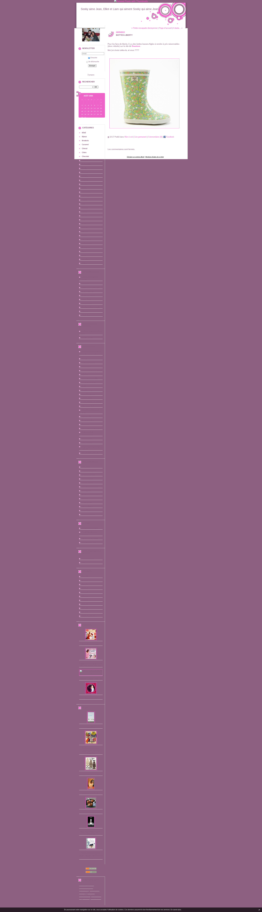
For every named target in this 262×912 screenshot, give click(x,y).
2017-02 (85, 584)
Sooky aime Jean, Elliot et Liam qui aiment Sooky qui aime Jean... (121, 9)
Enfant (84, 188)
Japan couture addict (90, 378)
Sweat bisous (87, 303)
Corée (84, 168)
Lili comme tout (88, 406)
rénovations (86, 887)
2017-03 (85, 580)
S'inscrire (93, 58)
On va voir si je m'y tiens (91, 428)
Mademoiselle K (88, 420)
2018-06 (85, 576)
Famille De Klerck (89, 471)
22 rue (84, 359)
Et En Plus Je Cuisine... (91, 644)
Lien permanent (140, 137)
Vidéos (84, 263)
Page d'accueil (165, 28)
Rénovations (87, 243)
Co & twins (86, 467)
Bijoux (84, 137)
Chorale (85, 160)
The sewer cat (87, 443)
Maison (84, 228)
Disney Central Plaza (90, 528)
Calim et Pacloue (88, 363)
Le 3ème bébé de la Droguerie (90, 774)
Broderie (85, 141)
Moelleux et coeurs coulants (91, 813)
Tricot (84, 255)
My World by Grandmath (91, 495)
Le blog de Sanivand (89, 487)
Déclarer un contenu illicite (135, 157)
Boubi (83, 331)
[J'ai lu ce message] (259, 910)
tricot (91, 892)
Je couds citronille (89, 382)
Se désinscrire (93, 62)
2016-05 (85, 608)
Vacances (86, 259)
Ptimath (85, 499)
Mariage (85, 232)
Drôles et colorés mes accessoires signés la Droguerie (90, 750)
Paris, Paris (86, 315)
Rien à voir (86, 247)
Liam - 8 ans (86, 299)
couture (84, 895)
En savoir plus (176, 910)
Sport (84, 251)
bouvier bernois (86, 885)
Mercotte (85, 424)
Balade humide (87, 291)
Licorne (85, 311)
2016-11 (85, 596)
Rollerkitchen (87, 439)
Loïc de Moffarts (88, 514)
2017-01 (85, 588)
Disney (84, 184)
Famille (84, 200)
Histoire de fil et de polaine (92, 371)
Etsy (83, 563)
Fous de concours (89, 542)
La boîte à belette (88, 394)
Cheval (84, 148)
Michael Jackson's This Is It (91, 679)
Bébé (84, 133)
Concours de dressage (91, 287)
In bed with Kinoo (88, 475)
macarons (95, 898)
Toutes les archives (89, 616)
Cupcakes (91, 727)
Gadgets (85, 208)
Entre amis (86, 192)
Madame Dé (86, 416)
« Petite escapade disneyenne (144, 28)
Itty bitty (85, 374)
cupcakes (84, 898)
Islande (84, 212)
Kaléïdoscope (87, 390)
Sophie (84, 338)
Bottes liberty (124, 35)
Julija (84, 386)
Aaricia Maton (87, 506)
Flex (83, 204)
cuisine (96, 895)
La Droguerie (87, 398)
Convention (86, 164)
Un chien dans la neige (90, 307)
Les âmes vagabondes (91, 793)
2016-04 (85, 612)
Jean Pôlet (86, 510)
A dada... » (177, 28)
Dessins (85, 180)
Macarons (86, 224)
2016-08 (85, 604)
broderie (94, 890)
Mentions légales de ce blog (154, 157)
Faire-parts (86, 196)
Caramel (85, 145)
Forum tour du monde (90, 539)
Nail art (84, 235)
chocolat (83, 890)
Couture (85, 172)
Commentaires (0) (155, 137)
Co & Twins (86, 367)
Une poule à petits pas (90, 453)
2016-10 (85, 600)
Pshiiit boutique (88, 559)
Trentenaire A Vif (90, 698)
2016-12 (85, 592)
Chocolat (85, 156)
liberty (82, 893)
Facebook (170, 137)
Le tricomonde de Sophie (91, 402)
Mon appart (86, 491)
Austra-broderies (88, 295)
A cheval (85, 283)
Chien (84, 152)
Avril (91, 338)
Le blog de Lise (87, 483)
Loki (83, 220)
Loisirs (84, 216)
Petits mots (86, 239)
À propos (91, 75)
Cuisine (85, 176)
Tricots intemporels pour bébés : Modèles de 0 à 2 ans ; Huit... (91, 855)
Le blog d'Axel (87, 479)
